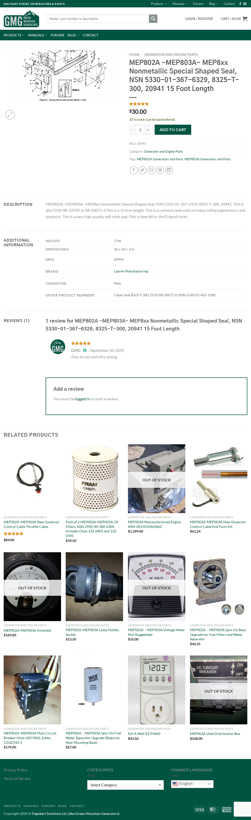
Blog (212, 4)
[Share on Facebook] (134, 170)
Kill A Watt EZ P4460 (144, 733)
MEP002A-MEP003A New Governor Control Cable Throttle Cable (32, 524)
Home (134, 55)
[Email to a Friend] (151, 170)
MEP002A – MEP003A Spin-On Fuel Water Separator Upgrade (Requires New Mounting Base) (93, 737)
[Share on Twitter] (142, 170)
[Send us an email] (244, 4)
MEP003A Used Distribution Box (215, 733)
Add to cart (173, 129)
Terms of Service (17, 778)
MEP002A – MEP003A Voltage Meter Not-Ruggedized (156, 632)
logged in (82, 398)
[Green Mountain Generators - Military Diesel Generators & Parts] (21, 19)
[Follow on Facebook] (240, 4)
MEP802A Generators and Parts (160, 159)
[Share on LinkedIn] (169, 170)
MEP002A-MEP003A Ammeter (27, 630)
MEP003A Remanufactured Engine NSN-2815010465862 (154, 524)
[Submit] (153, 19)
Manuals (178, 4)
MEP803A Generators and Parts (208, 159)
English (185, 784)
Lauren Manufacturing (131, 271)
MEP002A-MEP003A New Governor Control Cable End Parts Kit (218, 524)
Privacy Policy (15, 769)
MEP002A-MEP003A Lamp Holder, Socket (92, 632)
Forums (198, 4)
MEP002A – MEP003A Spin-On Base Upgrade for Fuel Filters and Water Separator (218, 634)
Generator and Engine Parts (171, 55)
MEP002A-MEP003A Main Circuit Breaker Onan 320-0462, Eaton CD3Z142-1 (30, 737)
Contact (229, 4)
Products (157, 4)
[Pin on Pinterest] (160, 170)
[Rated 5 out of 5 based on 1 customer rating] (188, 104)
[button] (234, 18)
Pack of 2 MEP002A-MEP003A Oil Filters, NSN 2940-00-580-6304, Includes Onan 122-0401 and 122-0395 (92, 529)
